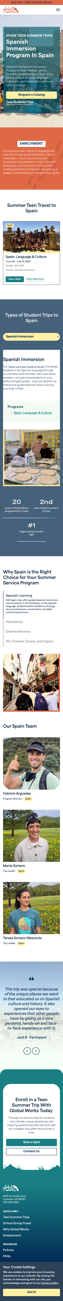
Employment (12, 1235)
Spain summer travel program (26, 367)
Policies (8, 1250)
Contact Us (31, 1151)
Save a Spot (15, 279)
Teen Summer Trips (19, 102)
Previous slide (27, 1051)
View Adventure (35, 279)
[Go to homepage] (11, 9)
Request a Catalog (31, 95)
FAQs (7, 1256)
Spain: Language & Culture (33, 413)
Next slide (35, 1051)
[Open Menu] (58, 10)
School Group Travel (17, 1223)
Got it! (31, 1292)
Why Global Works (16, 1229)
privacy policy (49, 1283)
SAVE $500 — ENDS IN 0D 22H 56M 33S (31, 2)
